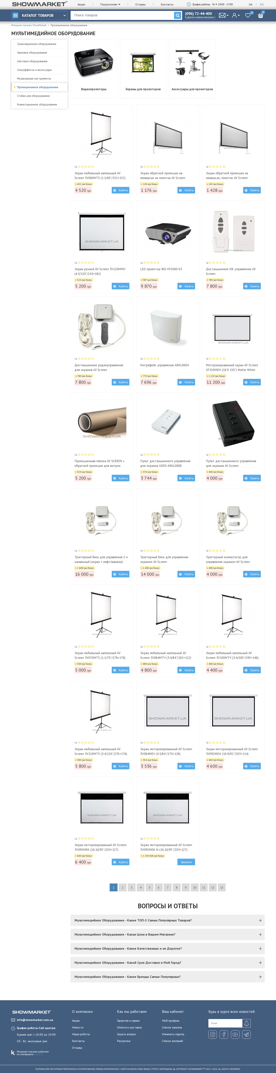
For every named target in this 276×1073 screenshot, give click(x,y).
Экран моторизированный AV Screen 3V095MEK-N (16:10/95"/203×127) (166, 847)
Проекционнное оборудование (37, 87)
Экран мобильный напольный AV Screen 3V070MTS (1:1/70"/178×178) (100, 655)
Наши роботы (81, 1034)
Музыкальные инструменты (34, 78)
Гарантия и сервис (128, 1020)
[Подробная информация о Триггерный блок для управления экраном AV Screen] (167, 519)
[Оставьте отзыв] (84, 166)
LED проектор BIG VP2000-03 (161, 269)
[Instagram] (213, 1035)
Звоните (186, 862)
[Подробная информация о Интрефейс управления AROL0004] (167, 327)
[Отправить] (246, 1023)
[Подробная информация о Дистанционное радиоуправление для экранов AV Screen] (102, 327)
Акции (81, 4)
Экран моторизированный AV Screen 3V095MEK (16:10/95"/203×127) (100, 847)
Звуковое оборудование (32, 52)
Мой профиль (170, 1020)
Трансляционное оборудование (36, 44)
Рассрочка (123, 1041)
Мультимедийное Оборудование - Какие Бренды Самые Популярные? (128, 976)
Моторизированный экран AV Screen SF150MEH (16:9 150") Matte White (232, 367)
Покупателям (108, 4)
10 (194, 887)
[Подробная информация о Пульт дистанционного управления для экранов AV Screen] (233, 423)
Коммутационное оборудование (37, 104)
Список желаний (172, 1041)
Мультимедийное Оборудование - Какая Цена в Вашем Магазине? (125, 934)
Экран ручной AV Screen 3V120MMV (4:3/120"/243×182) (100, 271)
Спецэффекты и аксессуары (34, 70)
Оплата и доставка (129, 1027)
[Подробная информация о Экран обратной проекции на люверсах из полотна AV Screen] (167, 135)
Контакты (167, 4)
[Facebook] (224, 1035)
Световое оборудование (32, 61)
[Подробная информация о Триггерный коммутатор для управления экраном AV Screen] (233, 519)
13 (221, 887)
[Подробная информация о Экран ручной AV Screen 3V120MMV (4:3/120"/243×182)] (102, 231)
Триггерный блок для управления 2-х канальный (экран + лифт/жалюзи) (101, 559)
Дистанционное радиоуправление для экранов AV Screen (99, 367)
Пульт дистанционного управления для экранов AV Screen (231, 463)
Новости (77, 1027)
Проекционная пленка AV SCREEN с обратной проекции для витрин (100, 463)
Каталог (37, 15)
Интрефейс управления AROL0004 (164, 365)
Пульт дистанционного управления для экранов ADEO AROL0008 (165, 463)
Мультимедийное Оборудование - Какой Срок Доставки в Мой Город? (128, 962)
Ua (250, 4)
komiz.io (38, 1054)
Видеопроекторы (93, 89)
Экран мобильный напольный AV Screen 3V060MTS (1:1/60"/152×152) (100, 175)
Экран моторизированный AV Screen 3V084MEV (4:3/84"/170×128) (166, 751)
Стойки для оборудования (33, 96)
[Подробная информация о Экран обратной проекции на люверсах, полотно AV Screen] (233, 135)
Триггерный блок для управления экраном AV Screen (164, 559)
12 (212, 887)
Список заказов (172, 1027)
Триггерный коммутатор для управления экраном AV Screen (228, 559)
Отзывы (140, 4)
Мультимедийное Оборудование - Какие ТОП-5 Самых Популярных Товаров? (133, 920)
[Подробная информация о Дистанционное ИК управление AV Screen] (233, 231)
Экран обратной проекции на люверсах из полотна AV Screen (162, 175)
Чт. (213, 4)
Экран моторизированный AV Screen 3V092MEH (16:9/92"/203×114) (232, 751)
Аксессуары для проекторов (192, 89)
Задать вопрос (126, 1034)
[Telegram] (246, 1035)
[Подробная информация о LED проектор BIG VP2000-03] (167, 231)
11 (203, 887)
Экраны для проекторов (143, 89)
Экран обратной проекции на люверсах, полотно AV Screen (227, 175)
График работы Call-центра (36, 1028)
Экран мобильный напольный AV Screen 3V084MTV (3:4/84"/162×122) (165, 655)
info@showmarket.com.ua (35, 1020)
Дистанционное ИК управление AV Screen (231, 271)
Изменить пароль (173, 1034)
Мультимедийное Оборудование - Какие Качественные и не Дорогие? (128, 948)
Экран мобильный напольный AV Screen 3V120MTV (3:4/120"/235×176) (101, 751)
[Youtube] (235, 1035)
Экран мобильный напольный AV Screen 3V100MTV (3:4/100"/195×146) (232, 655)
